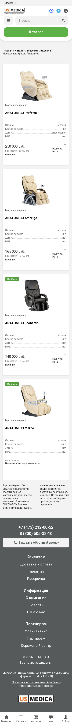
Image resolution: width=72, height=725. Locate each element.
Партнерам (36, 638)
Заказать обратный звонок (38, 542)
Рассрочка (36, 579)
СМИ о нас (36, 612)
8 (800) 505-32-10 (36, 533)
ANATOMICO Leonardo (22, 323)
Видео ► (12, 279)
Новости (36, 605)
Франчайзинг (36, 631)
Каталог (36, 32)
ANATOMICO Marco (19, 428)
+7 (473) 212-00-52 (36, 527)
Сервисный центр (36, 646)
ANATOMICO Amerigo (21, 218)
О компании (36, 598)
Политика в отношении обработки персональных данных (36, 684)
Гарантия (36, 571)
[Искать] (64, 20)
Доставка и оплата (36, 564)
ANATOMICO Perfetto (21, 113)
